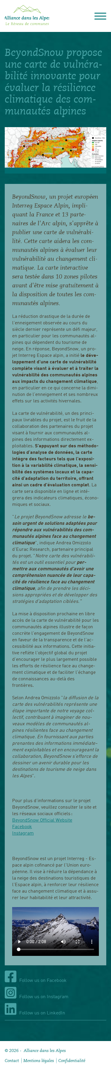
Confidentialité (71, 1060)
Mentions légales (38, 1060)
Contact (12, 1060)
